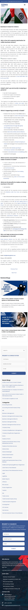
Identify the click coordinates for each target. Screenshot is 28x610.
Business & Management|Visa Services (11, 424)
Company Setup (6, 427)
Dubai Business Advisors (7, 239)
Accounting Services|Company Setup (11, 407)
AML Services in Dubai (8, 586)
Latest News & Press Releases (9, 467)
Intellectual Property (7, 457)
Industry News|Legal (7, 451)
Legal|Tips (4, 476)
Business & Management (8, 413)
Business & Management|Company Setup (12, 416)
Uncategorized (5, 504)
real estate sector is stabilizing (16, 152)
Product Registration (7, 487)
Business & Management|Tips (9, 421)
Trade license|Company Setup (9, 499)
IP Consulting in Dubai (8, 584)
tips (3, 493)
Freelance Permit (6, 439)
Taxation (4, 490)
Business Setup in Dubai (9, 577)
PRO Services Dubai (8, 581)
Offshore (4, 481)
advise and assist (19, 103)
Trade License (5, 496)
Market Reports (5, 479)
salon (15, 176)
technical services (10, 168)
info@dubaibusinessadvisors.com (16, 1)
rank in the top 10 (19, 115)
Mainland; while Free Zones (12, 192)
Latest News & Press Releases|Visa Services (12, 470)
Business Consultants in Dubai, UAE (11, 579)
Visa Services (5, 510)
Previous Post (14, 269)
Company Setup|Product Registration (11, 433)
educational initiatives (12, 215)
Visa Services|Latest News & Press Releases (12, 513)
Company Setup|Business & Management (12, 430)
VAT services (5, 507)
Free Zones (3, 69)
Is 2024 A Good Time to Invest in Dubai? (11, 382)
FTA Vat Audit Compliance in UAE (10, 398)
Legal (3, 473)
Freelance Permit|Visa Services (9, 446)
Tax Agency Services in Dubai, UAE (11, 588)
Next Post (14, 272)
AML (3, 410)
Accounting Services (7, 404)
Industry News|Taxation (7, 454)
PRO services (5, 484)
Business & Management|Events (10, 419)
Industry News (5, 449)
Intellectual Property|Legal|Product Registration (13, 464)
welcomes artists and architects (16, 132)
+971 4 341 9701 (5, 1)
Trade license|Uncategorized (9, 501)
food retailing (20, 171)
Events (3, 436)
